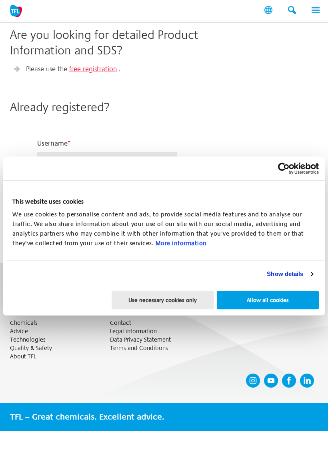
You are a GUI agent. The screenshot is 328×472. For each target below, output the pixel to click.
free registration (93, 69)
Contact (120, 323)
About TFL (23, 356)
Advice (19, 331)
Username (52, 143)
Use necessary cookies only (162, 300)
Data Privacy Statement (140, 339)
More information (181, 243)
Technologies (28, 339)
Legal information (133, 331)
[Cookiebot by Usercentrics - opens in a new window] (284, 168)
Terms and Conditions (139, 348)
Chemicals (24, 323)
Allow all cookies (268, 300)
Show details (285, 273)
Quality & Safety (31, 348)
